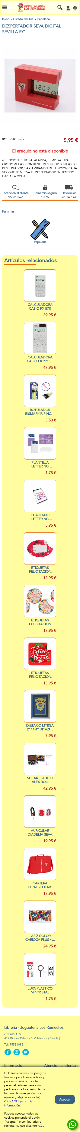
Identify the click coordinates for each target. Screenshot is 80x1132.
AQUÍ (41, 1126)
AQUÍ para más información (18, 1103)
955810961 (17, 1045)
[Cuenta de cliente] (68, 8)
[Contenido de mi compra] (75, 8)
